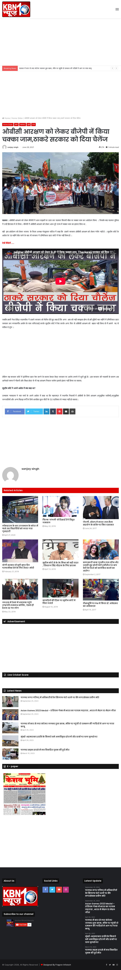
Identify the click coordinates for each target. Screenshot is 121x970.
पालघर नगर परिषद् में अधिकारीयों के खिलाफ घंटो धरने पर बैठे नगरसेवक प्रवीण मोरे (60, 697)
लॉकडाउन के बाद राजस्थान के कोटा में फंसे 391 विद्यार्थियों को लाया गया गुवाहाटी (20, 528)
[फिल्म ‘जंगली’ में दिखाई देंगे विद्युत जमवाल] (60, 506)
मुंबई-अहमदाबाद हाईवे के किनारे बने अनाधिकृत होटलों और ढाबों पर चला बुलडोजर (47, 68)
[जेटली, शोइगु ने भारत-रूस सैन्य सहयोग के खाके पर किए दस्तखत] (101, 507)
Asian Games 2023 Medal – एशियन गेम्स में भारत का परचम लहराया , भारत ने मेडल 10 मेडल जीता (68, 710)
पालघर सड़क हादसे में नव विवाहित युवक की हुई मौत (45, 749)
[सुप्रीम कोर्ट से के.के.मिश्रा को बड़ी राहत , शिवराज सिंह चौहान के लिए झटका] (60, 549)
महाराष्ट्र (22, 124)
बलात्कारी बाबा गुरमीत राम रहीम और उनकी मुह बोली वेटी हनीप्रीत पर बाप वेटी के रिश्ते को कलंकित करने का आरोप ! (100, 566)
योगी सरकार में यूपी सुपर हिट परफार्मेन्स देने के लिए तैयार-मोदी (18, 566)
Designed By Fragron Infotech (57, 965)
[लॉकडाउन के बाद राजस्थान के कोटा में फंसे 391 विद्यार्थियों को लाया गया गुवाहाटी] (20, 509)
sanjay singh (13, 147)
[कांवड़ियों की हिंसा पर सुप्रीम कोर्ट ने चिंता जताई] (60, 588)
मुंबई (28, 124)
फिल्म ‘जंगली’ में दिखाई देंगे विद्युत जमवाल (58, 521)
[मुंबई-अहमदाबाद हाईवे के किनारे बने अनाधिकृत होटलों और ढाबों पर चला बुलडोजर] (10, 740)
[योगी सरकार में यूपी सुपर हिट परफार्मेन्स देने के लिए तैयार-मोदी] (20, 550)
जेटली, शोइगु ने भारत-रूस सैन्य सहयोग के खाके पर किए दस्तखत (98, 523)
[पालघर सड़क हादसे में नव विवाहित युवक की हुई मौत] (10, 753)
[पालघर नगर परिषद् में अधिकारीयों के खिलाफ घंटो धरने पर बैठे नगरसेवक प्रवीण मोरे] (10, 701)
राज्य (33, 124)
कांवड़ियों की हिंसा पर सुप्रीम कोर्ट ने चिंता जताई (59, 602)
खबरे (16, 124)
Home (7, 118)
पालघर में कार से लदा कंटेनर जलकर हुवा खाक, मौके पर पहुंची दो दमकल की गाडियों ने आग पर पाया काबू (67, 725)
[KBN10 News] (16, 9)
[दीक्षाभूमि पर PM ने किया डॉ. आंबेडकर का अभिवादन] (101, 589)
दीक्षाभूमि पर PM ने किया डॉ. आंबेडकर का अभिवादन (100, 605)
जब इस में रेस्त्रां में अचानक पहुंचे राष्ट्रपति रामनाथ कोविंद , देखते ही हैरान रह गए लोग (18, 605)
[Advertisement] (60, 42)
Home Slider (17, 118)
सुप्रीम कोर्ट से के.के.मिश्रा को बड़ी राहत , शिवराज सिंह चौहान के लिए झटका (60, 564)
